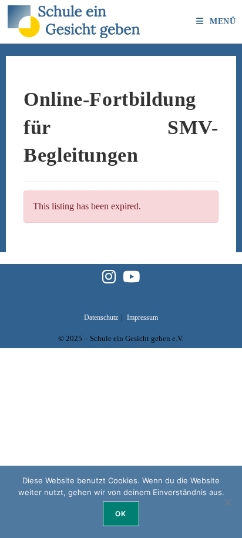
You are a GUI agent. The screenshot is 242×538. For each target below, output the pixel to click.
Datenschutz (101, 317)
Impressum (142, 317)
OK (120, 513)
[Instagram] (109, 278)
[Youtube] (131, 278)
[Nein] (227, 502)
